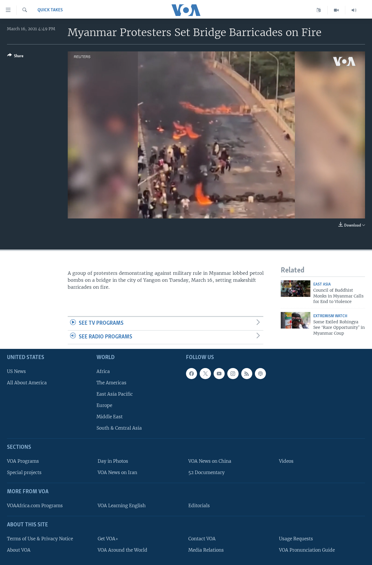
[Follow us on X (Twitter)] (205, 373)
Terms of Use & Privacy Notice (40, 538)
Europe (104, 405)
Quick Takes (50, 10)
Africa (103, 371)
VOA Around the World (122, 550)
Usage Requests (296, 538)
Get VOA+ (108, 538)
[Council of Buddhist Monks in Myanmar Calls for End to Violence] (295, 288)
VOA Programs (23, 461)
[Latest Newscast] (354, 10)
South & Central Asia (119, 428)
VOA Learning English (122, 505)
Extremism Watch (330, 316)
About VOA (19, 550)
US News (16, 371)
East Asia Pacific (114, 394)
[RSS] (246, 373)
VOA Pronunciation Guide (307, 550)
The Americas (111, 382)
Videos (286, 461)
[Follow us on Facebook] (191, 373)
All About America (27, 382)
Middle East (109, 416)
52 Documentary (206, 472)
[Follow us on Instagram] (232, 373)
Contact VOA (202, 538)
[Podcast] (260, 373)
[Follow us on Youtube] (219, 373)
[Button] (15, 56)
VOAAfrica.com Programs (35, 505)
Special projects (24, 472)
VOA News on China (209, 461)
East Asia (322, 284)
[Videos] (336, 10)
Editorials (199, 505)
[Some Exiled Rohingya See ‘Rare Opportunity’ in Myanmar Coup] (295, 320)
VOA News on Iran (117, 472)
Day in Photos (113, 461)
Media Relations (206, 550)
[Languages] (319, 10)
